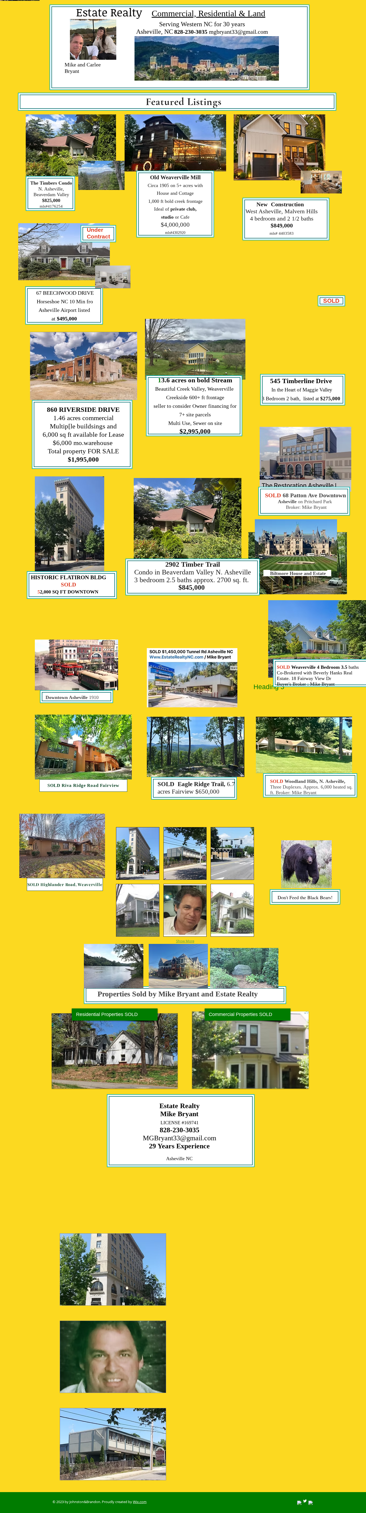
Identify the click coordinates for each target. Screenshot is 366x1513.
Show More (185, 941)
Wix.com (140, 1501)
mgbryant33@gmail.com (238, 31)
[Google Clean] (310, 1503)
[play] (300, 1080)
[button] (137, 853)
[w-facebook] (299, 1503)
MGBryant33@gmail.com (179, 1138)
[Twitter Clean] (305, 1501)
